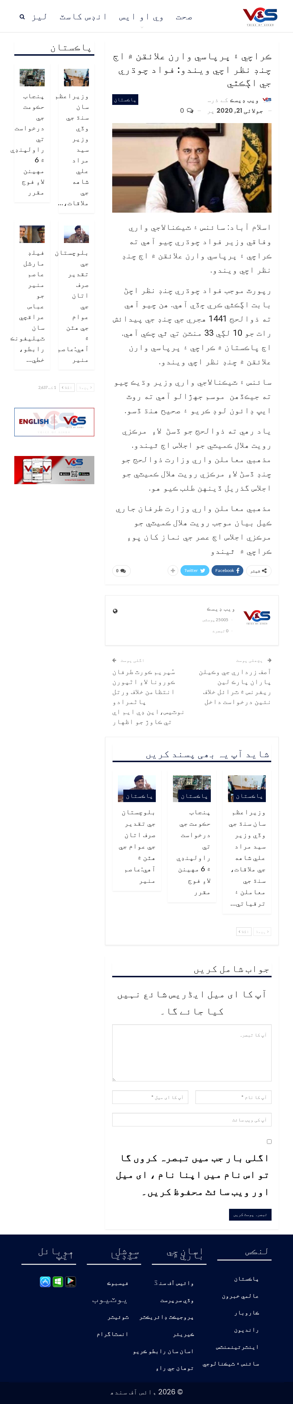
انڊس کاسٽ (84, 16)
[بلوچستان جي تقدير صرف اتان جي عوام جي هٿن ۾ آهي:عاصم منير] (76, 234)
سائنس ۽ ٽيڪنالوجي (231, 1364)
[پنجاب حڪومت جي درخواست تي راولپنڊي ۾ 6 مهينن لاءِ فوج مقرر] (32, 77)
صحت (184, 16)
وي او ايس (141, 16)
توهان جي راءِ (174, 1368)
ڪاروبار (246, 1313)
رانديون (246, 1330)
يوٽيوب (110, 1298)
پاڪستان (125, 99)
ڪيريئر (183, 1334)
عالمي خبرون (240, 1296)
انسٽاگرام (112, 1334)
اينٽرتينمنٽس (237, 1347)
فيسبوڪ (118, 1283)
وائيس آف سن (176, 1283)
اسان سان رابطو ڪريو (163, 1351)
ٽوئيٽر (118, 1317)
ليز (39, 16)
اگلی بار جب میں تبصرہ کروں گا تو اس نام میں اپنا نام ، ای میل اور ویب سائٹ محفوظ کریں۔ (193, 1174)
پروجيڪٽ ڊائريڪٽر (166, 1317)
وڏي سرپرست (177, 1300)
